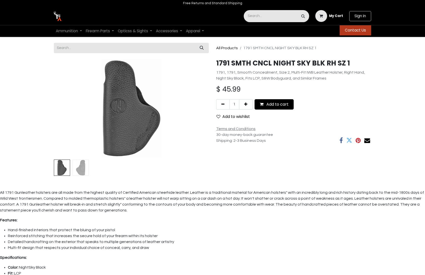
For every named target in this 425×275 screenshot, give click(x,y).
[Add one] (246, 104)
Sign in (360, 15)
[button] (65, 108)
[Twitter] (349, 140)
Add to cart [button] (276, 104)
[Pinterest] (358, 140)
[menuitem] (69, 31)
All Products (227, 48)
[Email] (367, 140)
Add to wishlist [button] (236, 116)
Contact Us (355, 30)
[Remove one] (223, 104)
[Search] (303, 16)
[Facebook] (341, 140)
